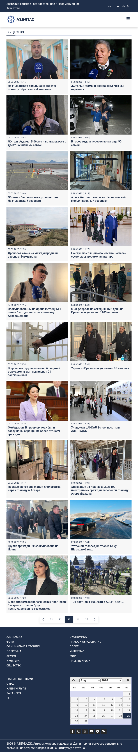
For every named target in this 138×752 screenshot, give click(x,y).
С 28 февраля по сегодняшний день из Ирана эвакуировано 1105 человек (97, 310)
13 (112, 704)
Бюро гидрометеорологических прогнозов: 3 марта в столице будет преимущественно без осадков (37, 605)
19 (103, 710)
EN (118, 6)
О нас (10, 683)
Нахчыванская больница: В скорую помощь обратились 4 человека (32, 87)
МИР (73, 656)
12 (103, 704)
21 (51, 619)
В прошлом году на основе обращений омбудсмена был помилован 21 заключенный (34, 372)
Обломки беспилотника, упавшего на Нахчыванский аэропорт (33, 199)
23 (69, 619)
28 (120, 715)
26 (103, 715)
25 (86, 619)
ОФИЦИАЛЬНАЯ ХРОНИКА (23, 646)
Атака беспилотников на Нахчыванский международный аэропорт (98, 199)
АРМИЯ (11, 656)
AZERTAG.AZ (14, 637)
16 (76, 710)
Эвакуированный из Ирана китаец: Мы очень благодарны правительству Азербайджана (34, 312)
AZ (109, 6)
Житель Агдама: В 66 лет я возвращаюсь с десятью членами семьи (37, 143)
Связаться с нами (19, 679)
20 (112, 710)
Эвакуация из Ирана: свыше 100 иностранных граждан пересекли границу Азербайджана (99, 490)
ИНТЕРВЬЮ (77, 651)
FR (128, 6)
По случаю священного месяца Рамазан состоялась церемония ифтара (98, 254)
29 (128, 715)
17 (85, 710)
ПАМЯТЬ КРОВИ (80, 660)
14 (120, 704)
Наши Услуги (16, 688)
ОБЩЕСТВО (13, 665)
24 (77, 619)
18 (94, 710)
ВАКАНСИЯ (13, 693)
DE (123, 6)
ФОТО (10, 641)
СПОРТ (74, 646)
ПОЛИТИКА (13, 651)
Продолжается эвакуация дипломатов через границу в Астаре (34, 488)
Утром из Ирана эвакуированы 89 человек (100, 368)
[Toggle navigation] (127, 18)
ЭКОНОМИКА (78, 637)
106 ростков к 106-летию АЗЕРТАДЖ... (97, 602)
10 (85, 704)
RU (114, 6)
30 (76, 721)
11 (94, 704)
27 (112, 715)
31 (85, 721)
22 (60, 619)
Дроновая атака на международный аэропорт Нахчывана (33, 254)
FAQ (8, 698)
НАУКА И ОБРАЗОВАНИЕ (85, 641)
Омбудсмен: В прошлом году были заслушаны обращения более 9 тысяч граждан (34, 431)
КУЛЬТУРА (13, 660)
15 (128, 704)
